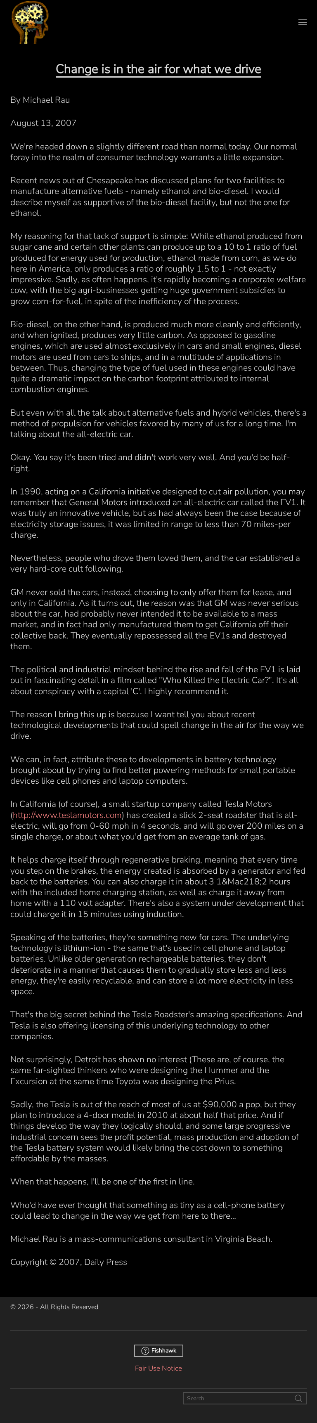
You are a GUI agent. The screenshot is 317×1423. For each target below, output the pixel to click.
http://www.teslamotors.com (67, 815)
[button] (302, 22)
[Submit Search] (298, 1398)
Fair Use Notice (158, 1368)
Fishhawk (163, 1350)
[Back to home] (30, 22)
